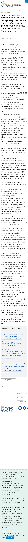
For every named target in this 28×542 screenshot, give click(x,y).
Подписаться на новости (11, 387)
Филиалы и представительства (7, 10)
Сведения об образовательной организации (21, 401)
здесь (3, 538)
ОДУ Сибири (18, 10)
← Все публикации (8, 380)
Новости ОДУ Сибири (5, 12)
